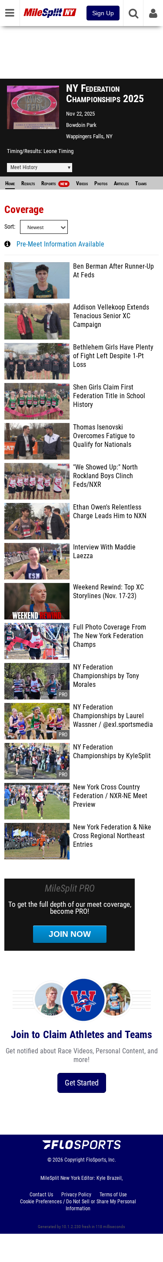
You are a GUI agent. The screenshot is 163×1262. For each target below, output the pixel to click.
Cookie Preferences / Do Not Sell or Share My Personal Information (78, 1205)
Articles (121, 183)
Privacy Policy (76, 1195)
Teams (140, 183)
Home (10, 183)
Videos (82, 183)
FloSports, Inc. (101, 1160)
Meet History (23, 167)
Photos (100, 183)
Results (28, 183)
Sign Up (103, 13)
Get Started (82, 1082)
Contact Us (41, 1195)
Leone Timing (58, 151)
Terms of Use (113, 1195)
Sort (9, 226)
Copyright (74, 1160)
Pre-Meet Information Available (60, 244)
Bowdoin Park (81, 125)
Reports (54, 183)
